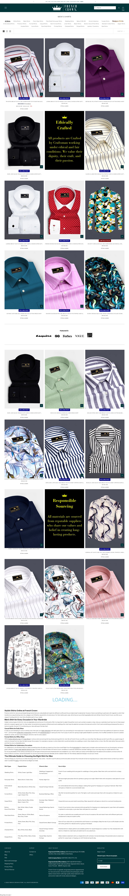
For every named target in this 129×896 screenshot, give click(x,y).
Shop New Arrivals (5, 895)
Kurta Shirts (35, 26)
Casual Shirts (43, 23)
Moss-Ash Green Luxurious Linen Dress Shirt (64, 413)
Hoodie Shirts (25, 26)
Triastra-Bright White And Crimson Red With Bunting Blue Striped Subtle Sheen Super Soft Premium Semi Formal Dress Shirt (24, 101)
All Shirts (7, 21)
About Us (7, 851)
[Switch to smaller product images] (7, 31)
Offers (31, 854)
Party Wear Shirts (38, 21)
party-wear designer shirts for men (25, 749)
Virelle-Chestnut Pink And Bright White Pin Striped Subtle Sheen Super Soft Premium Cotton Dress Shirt (104, 618)
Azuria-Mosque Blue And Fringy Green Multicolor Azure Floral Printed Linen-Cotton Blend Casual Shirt (104, 313)
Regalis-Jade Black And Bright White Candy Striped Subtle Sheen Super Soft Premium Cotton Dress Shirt (104, 483)
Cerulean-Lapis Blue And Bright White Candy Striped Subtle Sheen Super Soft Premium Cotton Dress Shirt (64, 483)
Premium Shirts (21, 23)
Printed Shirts (58, 26)
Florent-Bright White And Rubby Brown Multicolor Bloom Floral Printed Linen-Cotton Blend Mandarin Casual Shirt (64, 618)
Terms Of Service (9, 869)
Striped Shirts (80, 26)
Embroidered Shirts (8, 23)
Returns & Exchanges (11, 860)
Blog (6, 854)
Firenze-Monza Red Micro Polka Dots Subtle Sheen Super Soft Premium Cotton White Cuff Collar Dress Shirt (64, 244)
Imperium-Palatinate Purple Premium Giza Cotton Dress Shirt (104, 101)
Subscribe (103, 866)
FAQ (6, 857)
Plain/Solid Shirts (46, 26)
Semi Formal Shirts (55, 23)
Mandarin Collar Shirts (108, 23)
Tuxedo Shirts (105, 21)
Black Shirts (26, 21)
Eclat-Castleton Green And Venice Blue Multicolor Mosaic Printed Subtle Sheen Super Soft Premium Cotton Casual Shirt (64, 688)
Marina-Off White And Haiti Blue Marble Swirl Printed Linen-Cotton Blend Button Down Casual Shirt (105, 552)
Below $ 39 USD (81, 21)
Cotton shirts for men (14, 739)
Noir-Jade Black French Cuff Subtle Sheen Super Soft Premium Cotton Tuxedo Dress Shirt (24, 413)
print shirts (76, 747)
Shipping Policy (9, 863)
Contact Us (32, 851)
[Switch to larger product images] (4, 31)
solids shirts (20, 732)
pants (17, 760)
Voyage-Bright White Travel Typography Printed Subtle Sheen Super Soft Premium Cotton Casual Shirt (24, 688)
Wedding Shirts (69, 21)
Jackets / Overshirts (93, 26)
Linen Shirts (67, 23)
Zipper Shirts (121, 23)
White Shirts (16, 21)
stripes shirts (27, 732)
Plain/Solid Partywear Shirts (54, 21)
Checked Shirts (69, 26)
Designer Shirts (117, 21)
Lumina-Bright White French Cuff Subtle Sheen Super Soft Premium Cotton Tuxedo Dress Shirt (64, 101)
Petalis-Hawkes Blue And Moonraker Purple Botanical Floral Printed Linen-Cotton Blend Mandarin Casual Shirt (24, 479)
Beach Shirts (77, 23)
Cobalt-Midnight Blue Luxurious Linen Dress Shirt (24, 548)
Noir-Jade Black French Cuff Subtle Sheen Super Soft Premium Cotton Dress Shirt (24, 174)
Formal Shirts (33, 23)
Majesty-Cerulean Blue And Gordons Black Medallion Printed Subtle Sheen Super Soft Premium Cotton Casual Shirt (105, 244)
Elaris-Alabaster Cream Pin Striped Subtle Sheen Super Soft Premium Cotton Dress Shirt (105, 174)
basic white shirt (46, 730)
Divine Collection (93, 21)
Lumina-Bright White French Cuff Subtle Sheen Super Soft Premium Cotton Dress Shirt (24, 244)
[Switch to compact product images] (10, 31)
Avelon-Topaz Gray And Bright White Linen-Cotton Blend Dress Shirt (105, 413)
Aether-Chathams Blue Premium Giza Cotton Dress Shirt (24, 313)
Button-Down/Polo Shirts (91, 23)
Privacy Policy (9, 866)
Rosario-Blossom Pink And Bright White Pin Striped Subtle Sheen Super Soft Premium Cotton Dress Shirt (64, 313)
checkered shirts (45, 732)
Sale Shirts (105, 26)
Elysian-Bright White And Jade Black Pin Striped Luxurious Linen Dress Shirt (24, 618)
